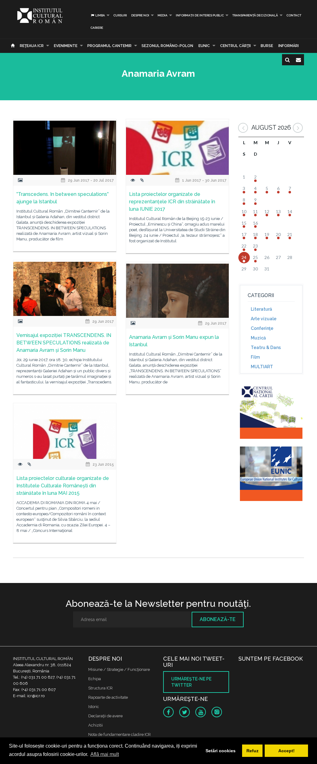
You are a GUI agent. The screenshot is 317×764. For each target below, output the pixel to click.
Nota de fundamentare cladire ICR (119, 734)
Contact (293, 15)
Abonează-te (218, 619)
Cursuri (120, 15)
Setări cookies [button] (221, 750)
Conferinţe (262, 328)
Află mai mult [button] (104, 754)
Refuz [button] (252, 750)
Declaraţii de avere (105, 716)
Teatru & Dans (266, 347)
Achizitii (95, 725)
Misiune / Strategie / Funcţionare (119, 669)
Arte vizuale (263, 318)
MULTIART (262, 366)
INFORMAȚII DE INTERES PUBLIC (200, 15)
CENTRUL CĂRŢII (235, 46)
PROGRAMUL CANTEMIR (109, 46)
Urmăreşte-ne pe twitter (191, 682)
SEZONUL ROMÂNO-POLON (167, 46)
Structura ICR (100, 688)
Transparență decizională (255, 15)
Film (255, 357)
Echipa (94, 678)
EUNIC (204, 46)
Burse (267, 46)
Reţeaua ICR (32, 46)
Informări (288, 46)
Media (162, 15)
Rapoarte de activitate (108, 697)
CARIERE (96, 27)
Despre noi (140, 15)
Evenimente (65, 46)
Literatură (261, 309)
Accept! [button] (286, 750)
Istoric (93, 706)
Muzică (258, 337)
